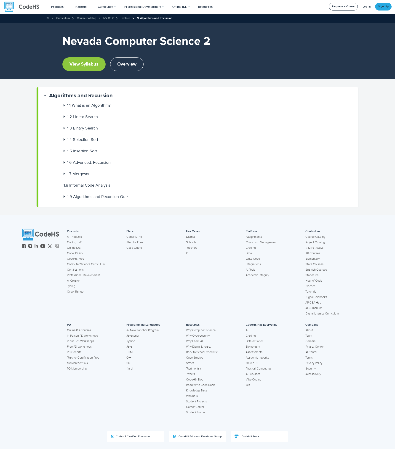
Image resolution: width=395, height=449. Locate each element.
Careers (310, 341)
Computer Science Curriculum (86, 264)
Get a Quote (134, 248)
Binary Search (82, 128)
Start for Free (134, 242)
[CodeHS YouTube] (42, 246)
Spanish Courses (316, 270)
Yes (248, 385)
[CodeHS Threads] (56, 246)
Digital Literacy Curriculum (322, 313)
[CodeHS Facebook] (24, 246)
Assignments (254, 237)
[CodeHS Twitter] (50, 246)
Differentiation (255, 341)
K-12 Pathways (314, 248)
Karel (129, 368)
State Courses (314, 264)
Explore (125, 18)
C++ (128, 357)
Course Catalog (86, 18)
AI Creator (73, 281)
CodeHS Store (250, 436)
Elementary (312, 259)
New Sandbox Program (144, 330)
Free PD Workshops (79, 347)
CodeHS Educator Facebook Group (200, 436)
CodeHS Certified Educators (133, 436)
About (309, 330)
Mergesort (79, 173)
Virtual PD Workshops (80, 341)
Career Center (195, 407)
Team (308, 336)
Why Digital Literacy (198, 347)
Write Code (253, 259)
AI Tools (250, 270)
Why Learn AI (194, 341)
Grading (251, 248)
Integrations (253, 264)
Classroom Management (261, 242)
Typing (71, 286)
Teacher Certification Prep (83, 357)
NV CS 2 (108, 18)
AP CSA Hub (313, 302)
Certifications (75, 270)
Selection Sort (82, 139)
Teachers (191, 248)
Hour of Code (313, 281)
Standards (311, 275)
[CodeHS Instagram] (30, 246)
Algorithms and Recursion (81, 95)
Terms (309, 357)
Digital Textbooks (316, 297)
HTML (130, 352)
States (190, 363)
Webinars (192, 396)
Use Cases (193, 231)
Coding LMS (75, 242)
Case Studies (194, 357)
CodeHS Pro (75, 253)
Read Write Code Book (200, 385)
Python (130, 341)
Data (249, 253)
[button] (59, 7)
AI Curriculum (313, 308)
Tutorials (310, 291)
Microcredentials (77, 363)
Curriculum (63, 18)
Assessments (254, 352)
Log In (367, 6)
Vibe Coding (253, 379)
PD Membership (77, 368)
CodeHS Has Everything (262, 324)
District (190, 237)
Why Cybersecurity (198, 336)
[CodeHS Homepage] (23, 7)
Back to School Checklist (202, 352)
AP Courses (312, 253)
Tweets (190, 374)
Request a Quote (343, 6)
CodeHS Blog (194, 379)
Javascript (132, 336)
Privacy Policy (313, 363)
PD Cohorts (74, 352)
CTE (188, 253)
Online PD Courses (79, 330)
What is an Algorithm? (88, 105)
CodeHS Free (75, 259)
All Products (74, 237)
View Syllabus (84, 64)
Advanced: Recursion (89, 162)
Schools (191, 242)
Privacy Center (314, 347)
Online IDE (73, 248)
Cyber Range (75, 291)
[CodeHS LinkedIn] (36, 246)
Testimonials (194, 368)
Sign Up (383, 6)
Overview (126, 64)
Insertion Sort (82, 150)
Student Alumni (196, 412)
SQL (129, 363)
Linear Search (82, 116)
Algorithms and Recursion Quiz (97, 196)
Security (310, 368)
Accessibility (313, 374)
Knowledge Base (196, 390)
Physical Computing (258, 368)
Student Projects (196, 401)
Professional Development (83, 275)
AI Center (311, 352)
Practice (310, 286)
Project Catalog (315, 242)
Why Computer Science (201, 330)
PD (69, 324)
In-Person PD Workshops (82, 336)
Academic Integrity (257, 275)
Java (129, 347)
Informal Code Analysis (87, 185)
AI (247, 330)
